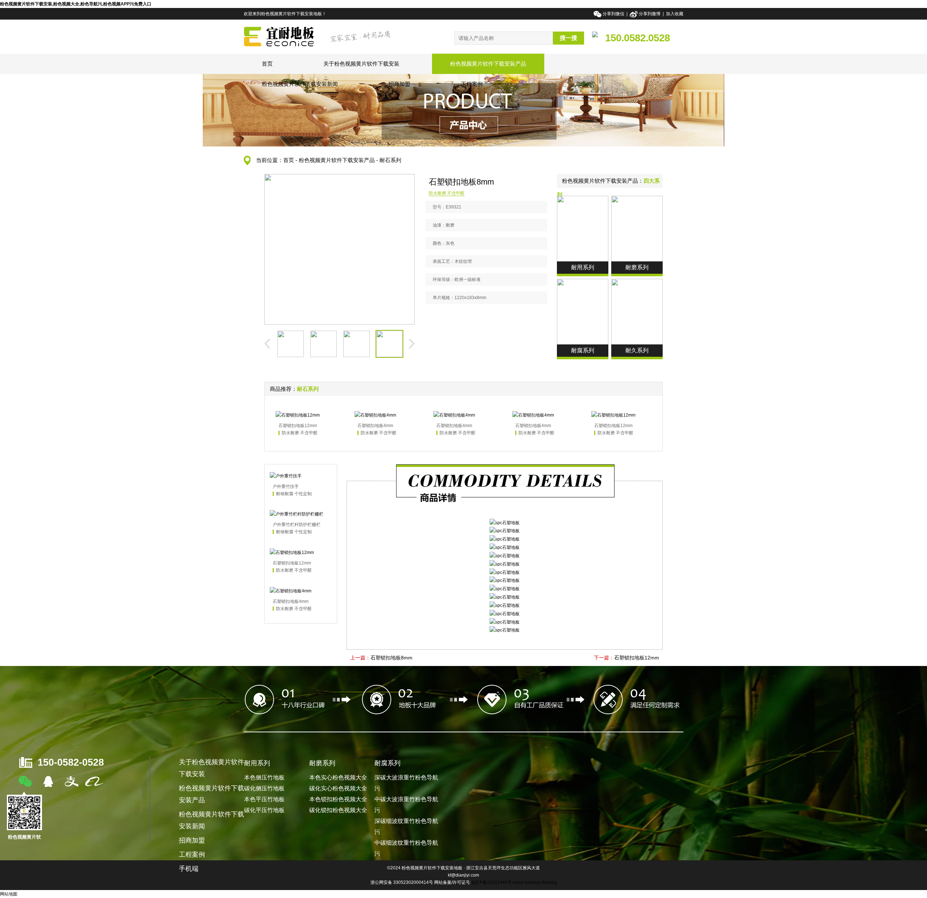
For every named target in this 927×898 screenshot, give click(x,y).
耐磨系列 (322, 763)
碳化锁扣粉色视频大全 (338, 810)
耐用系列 (257, 763)
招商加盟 (399, 84)
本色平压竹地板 (264, 799)
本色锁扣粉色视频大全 (338, 799)
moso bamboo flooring (535, 882)
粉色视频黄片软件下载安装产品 (488, 64)
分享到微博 (649, 13)
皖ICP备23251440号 (491, 882)
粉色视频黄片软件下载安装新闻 (300, 84)
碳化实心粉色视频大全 (338, 788)
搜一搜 (568, 38)
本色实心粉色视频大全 (338, 777)
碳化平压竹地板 (264, 810)
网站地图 (8, 894)
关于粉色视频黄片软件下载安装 (361, 64)
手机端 (188, 868)
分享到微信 (614, 13)
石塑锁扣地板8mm (391, 658)
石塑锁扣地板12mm (636, 658)
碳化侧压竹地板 (264, 788)
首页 (267, 64)
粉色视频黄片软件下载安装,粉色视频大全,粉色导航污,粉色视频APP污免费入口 (75, 4)
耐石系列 (390, 160)
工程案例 (472, 84)
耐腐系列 (387, 763)
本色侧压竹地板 (264, 777)
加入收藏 (674, 13)
